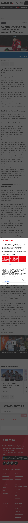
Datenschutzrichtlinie (12, 283)
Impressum (4, 283)
